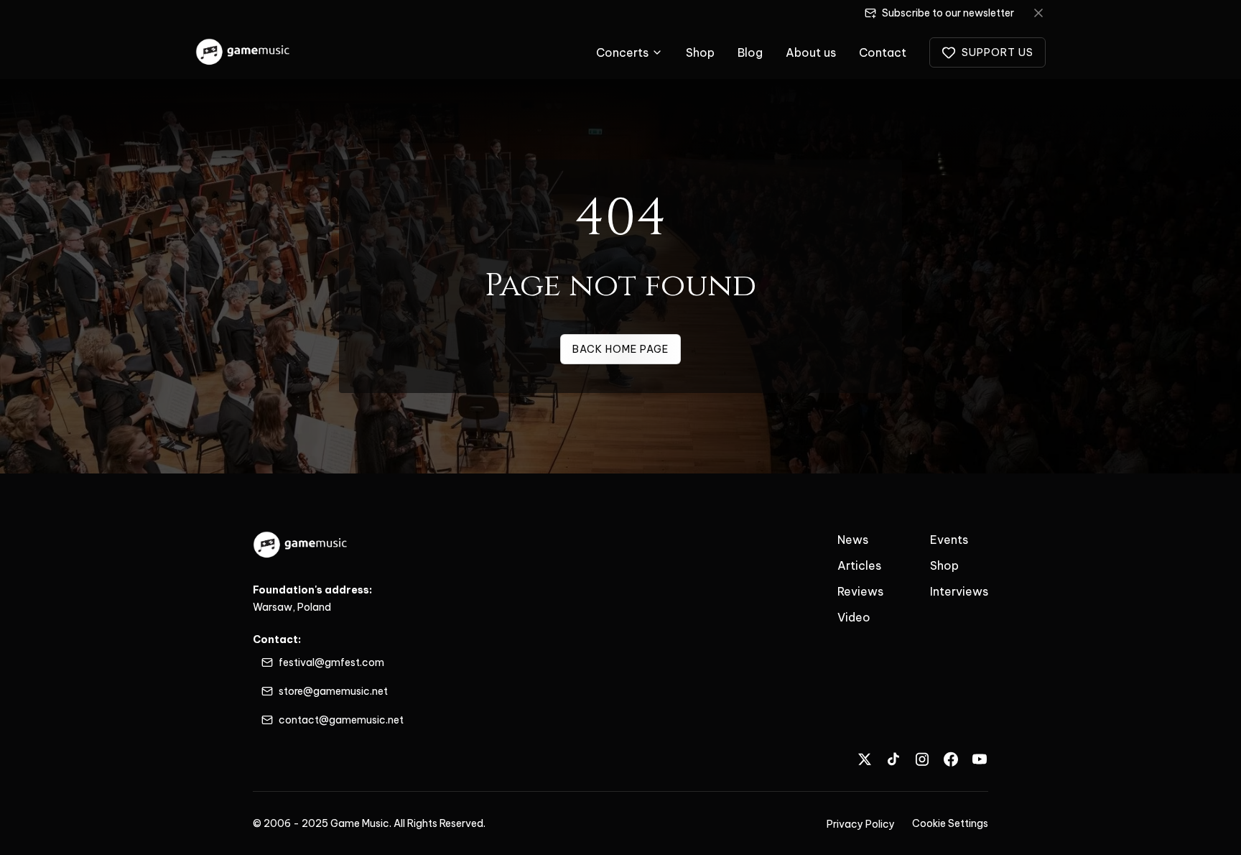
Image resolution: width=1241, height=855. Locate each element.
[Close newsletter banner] (1038, 13)
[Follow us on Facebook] (950, 759)
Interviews (959, 591)
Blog (750, 52)
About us (811, 52)
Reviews (860, 591)
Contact (882, 52)
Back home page (620, 349)
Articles (859, 565)
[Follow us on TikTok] (893, 759)
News (852, 539)
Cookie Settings (950, 823)
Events (949, 539)
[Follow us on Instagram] (922, 759)
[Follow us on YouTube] (979, 759)
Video (853, 617)
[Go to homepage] (243, 52)
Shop (700, 52)
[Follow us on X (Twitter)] (864, 759)
